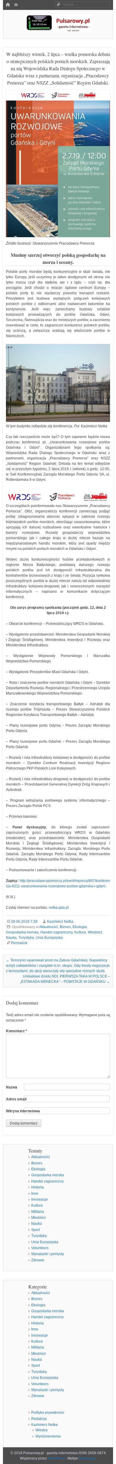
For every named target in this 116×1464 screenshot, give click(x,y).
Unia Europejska (49, 938)
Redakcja (39, 1419)
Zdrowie (37, 1260)
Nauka (11, 938)
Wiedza (41, 1430)
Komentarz (16, 1031)
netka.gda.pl (59, 907)
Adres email (16, 1099)
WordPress (57, 1458)
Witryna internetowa (23, 1111)
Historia (37, 1187)
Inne (34, 1193)
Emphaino (87, 1458)
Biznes (65, 927)
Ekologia (80, 927)
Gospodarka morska (22, 932)
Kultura (80, 932)
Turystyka (26, 938)
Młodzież (95, 932)
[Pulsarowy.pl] (58, 30)
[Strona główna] (7, 5)
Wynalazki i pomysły (47, 1254)
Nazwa (11, 1087)
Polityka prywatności (47, 1412)
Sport (35, 1230)
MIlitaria (37, 1212)
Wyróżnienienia (48, 1436)
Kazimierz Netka (60, 921)
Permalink (19, 943)
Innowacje (39, 1199)
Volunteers (39, 1248)
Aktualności (48, 927)
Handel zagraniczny (56, 932)
